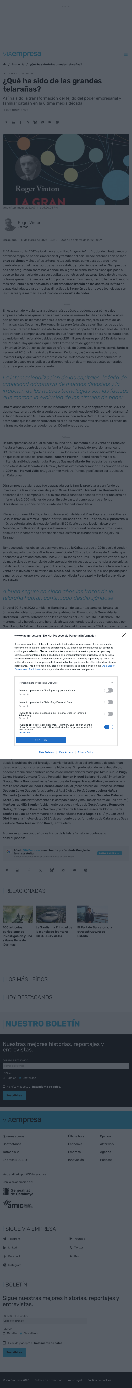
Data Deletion (46, 752)
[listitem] (66, 682)
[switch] (108, 690)
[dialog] (66, 694)
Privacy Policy (85, 752)
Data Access (66, 752)
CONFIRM (41, 740)
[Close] (125, 636)
